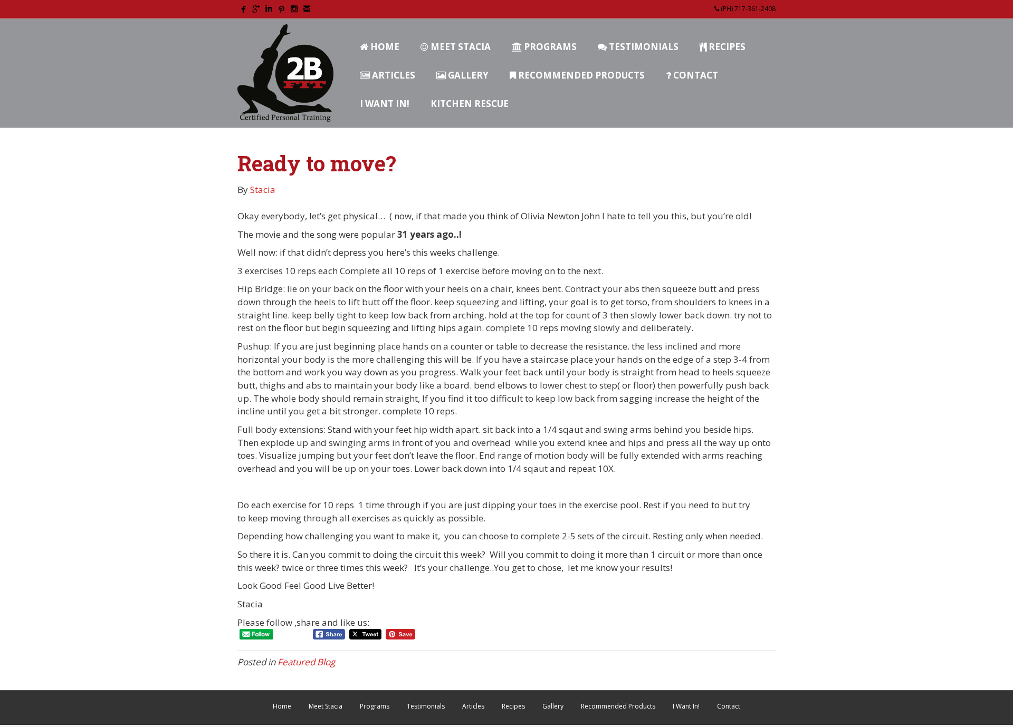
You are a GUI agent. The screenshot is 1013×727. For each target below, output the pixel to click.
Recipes (726, 47)
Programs (549, 47)
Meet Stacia (459, 47)
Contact (694, 75)
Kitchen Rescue (470, 104)
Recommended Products (580, 75)
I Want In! (384, 104)
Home (383, 47)
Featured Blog (306, 662)
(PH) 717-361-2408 (747, 8)
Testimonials (642, 47)
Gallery (467, 75)
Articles (392, 75)
